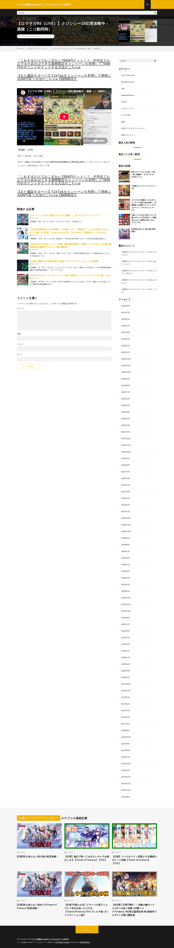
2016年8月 (125, 730)
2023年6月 (125, 319)
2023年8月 (125, 306)
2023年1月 (125, 352)
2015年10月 (126, 737)
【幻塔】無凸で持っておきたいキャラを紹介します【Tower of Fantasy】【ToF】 (86, 858)
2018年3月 (125, 671)
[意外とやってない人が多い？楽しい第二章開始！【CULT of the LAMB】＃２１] (124, 176)
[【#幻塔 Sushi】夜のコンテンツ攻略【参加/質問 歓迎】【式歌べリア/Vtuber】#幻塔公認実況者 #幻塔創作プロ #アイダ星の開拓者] (22, 248)
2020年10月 (126, 531)
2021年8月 (125, 465)
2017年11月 (126, 691)
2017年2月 (125, 717)
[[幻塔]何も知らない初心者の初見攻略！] (124, 233)
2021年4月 (125, 491)
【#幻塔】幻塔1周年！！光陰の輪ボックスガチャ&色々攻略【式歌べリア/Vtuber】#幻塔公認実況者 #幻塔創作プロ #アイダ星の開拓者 (134, 909)
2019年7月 (125, 624)
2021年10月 (126, 452)
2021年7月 (125, 472)
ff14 (122, 88)
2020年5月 (125, 564)
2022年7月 (125, 392)
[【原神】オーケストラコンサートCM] (124, 190)
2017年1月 (125, 724)
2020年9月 (125, 538)
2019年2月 (125, 644)
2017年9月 (125, 697)
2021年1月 (125, 511)
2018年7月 (125, 657)
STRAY (124, 102)
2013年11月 (126, 783)
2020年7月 (125, 551)
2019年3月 (125, 637)
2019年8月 (125, 618)
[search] (155, 13)
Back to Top (87, 930)
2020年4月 (125, 571)
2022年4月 (125, 412)
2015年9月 (125, 744)
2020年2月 (125, 584)
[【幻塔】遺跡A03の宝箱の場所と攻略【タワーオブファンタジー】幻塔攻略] (22, 265)
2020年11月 (126, 525)
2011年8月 (125, 797)
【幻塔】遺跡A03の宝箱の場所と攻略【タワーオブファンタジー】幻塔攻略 (64, 261)
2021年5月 (125, 485)
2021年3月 (125, 498)
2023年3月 (125, 339)
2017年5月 (125, 710)
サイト (19, 354)
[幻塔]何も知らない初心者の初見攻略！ (38, 856)
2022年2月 (125, 425)
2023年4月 (125, 332)
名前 (19, 334)
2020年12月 (126, 518)
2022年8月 (125, 385)
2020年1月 (125, 591)
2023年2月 (125, 345)
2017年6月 (125, 704)
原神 (123, 122)
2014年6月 (125, 770)
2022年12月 (126, 359)
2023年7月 (125, 312)
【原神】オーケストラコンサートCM (136, 252)
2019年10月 (126, 611)
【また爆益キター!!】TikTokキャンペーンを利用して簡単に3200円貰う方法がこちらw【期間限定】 (64, 77)
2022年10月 (126, 372)
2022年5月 (125, 405)
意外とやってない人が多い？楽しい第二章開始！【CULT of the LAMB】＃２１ (143, 174)
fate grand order (127, 82)
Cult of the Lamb (127, 75)
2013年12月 (126, 777)
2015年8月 (125, 750)
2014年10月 (126, 763)
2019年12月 (126, 598)
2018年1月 (125, 677)
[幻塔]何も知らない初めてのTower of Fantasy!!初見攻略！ (37, 906)
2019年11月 (126, 604)
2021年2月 (125, 505)
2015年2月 (125, 757)
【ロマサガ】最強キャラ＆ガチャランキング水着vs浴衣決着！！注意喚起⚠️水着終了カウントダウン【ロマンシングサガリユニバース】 (144, 205)
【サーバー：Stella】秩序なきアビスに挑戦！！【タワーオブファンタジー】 (65, 215)
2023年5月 (125, 326)
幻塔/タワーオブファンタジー (41, 36)
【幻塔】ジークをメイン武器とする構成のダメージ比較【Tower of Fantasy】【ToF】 (134, 860)
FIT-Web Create (62, 942)
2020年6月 (125, 558)
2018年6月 (125, 664)
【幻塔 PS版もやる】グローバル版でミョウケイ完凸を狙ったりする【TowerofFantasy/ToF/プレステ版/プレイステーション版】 (86, 909)
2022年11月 (126, 365)
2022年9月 (125, 379)
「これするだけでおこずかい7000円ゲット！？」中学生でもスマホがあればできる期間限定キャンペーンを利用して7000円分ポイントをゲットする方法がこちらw (63, 64)
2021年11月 (126, 445)
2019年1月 (125, 651)
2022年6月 (125, 399)
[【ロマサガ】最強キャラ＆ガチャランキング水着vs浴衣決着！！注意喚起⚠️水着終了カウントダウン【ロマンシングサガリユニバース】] (124, 204)
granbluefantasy (127, 95)
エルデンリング (127, 108)
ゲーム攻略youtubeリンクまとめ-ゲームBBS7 (50, 939)
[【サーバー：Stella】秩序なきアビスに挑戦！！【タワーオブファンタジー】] (22, 219)
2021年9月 (125, 458)
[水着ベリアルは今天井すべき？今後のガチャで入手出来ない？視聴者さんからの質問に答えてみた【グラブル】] (124, 219)
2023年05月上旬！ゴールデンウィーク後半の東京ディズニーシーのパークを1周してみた (70, 275)
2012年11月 (126, 790)
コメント (20, 308)
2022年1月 (125, 432)
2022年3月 (125, 418)
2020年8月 (125, 545)
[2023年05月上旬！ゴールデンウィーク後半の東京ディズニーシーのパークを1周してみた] (22, 279)
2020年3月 (125, 578)
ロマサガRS (125, 115)
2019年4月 (125, 631)
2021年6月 (125, 478)
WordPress (85, 942)
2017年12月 (126, 684)
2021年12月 (126, 438)
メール (20, 344)
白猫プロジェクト (128, 135)
